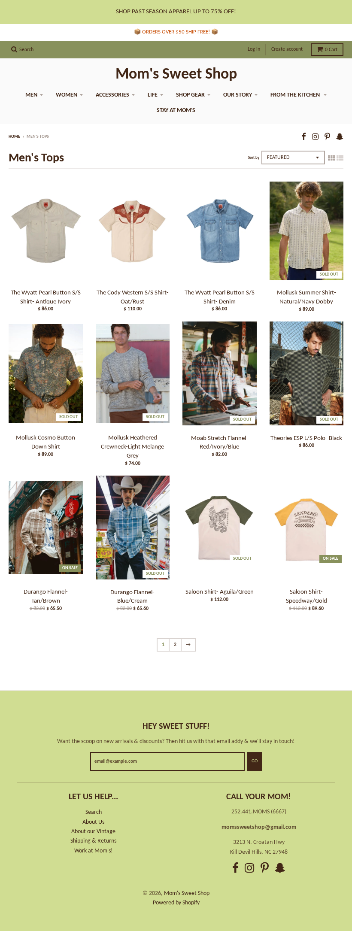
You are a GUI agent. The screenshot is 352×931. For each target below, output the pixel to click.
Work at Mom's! (93, 851)
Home (14, 136)
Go (255, 761)
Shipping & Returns (93, 841)
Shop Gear (190, 95)
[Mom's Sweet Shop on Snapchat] (339, 137)
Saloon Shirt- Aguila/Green (219, 592)
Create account (287, 49)
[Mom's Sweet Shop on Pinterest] (327, 137)
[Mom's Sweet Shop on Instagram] (315, 137)
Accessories (112, 95)
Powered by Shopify (176, 903)
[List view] (340, 158)
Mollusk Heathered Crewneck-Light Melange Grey (132, 447)
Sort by (253, 158)
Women (66, 95)
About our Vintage (93, 831)
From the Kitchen (295, 95)
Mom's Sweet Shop (176, 74)
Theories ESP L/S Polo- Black (306, 438)
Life (153, 95)
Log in (254, 49)
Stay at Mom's (176, 110)
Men (31, 95)
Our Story (237, 95)
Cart (331, 49)
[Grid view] (331, 158)
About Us (93, 822)
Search (93, 812)
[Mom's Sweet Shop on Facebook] (303, 137)
